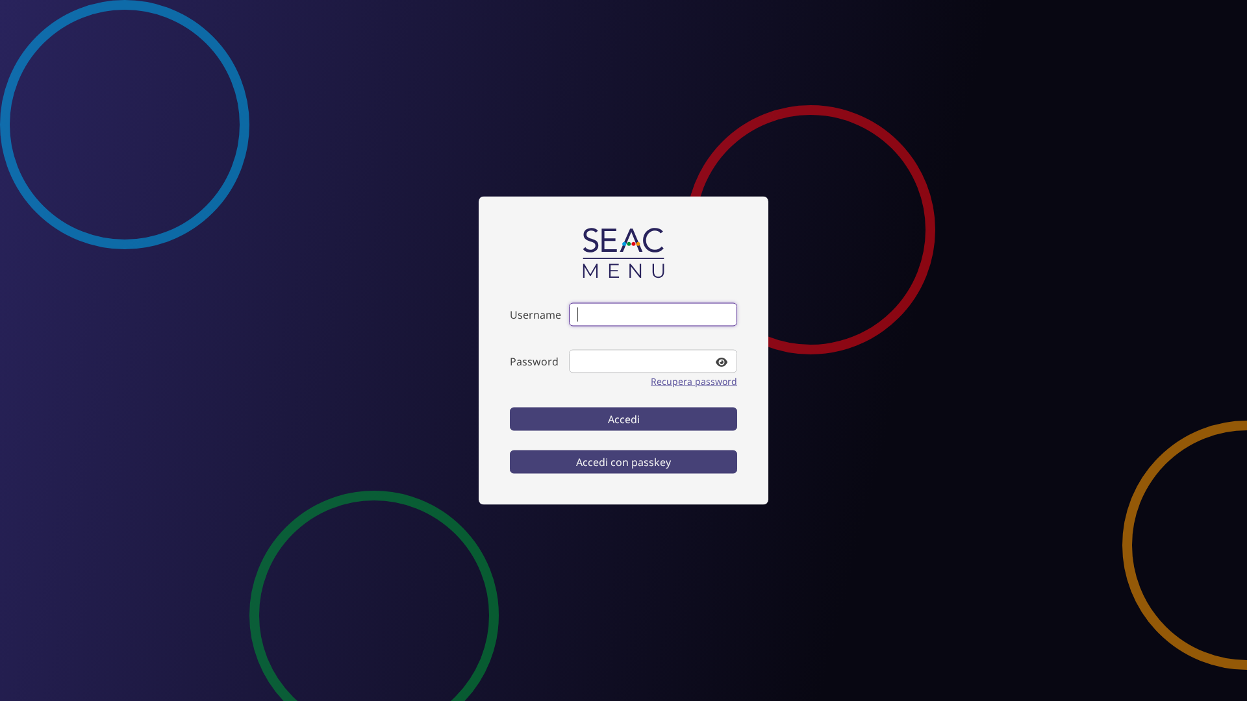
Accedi (624, 419)
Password (534, 361)
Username (535, 315)
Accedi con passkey (623, 462)
